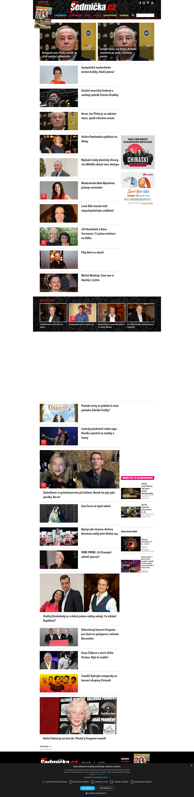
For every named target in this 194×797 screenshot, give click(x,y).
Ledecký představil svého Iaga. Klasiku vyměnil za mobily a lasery (99, 433)
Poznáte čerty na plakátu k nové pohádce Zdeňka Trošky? (99, 408)
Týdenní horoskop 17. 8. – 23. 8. (146, 542)
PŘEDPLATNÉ (86, 762)
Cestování (110, 16)
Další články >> (46, 747)
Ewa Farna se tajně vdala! (96, 506)
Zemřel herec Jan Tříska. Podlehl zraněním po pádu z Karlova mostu (118, 53)
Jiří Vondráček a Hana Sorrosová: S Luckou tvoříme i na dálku (98, 234)
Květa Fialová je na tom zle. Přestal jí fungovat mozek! (74, 738)
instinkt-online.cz (145, 548)
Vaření (124, 16)
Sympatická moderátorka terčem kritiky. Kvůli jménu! (97, 70)
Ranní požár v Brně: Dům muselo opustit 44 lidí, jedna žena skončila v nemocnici (147, 562)
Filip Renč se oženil (92, 252)
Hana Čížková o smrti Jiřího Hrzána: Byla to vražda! (97, 655)
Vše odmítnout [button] (105, 788)
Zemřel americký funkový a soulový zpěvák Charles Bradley (99, 93)
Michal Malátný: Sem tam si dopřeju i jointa (97, 278)
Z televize (75, 16)
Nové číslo (43, 3)
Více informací (99, 774)
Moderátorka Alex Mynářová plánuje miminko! (98, 185)
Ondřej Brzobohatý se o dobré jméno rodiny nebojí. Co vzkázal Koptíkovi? (79, 618)
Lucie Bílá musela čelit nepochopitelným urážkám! (97, 208)
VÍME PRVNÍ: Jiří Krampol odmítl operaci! (96, 555)
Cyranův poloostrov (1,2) (146, 508)
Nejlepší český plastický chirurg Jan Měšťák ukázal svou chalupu (100, 162)
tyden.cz (144, 571)
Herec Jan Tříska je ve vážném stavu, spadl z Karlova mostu (98, 116)
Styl (87, 16)
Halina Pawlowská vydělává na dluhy (99, 139)
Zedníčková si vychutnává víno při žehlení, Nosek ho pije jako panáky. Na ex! (79, 495)
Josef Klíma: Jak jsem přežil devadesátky (147, 489)
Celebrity (60, 16)
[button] (97, 777)
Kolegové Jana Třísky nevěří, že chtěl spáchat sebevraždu (59, 55)
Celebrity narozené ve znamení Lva (81, 324)
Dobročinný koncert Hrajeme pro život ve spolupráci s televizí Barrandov (100, 634)
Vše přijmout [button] (87, 788)
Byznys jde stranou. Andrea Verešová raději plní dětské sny (99, 531)
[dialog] (97, 780)
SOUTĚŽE (101, 762)
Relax (97, 16)
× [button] (191, 765)
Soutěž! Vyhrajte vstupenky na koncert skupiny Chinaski (99, 678)
